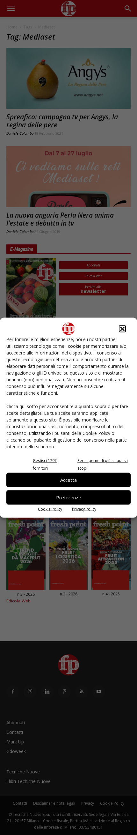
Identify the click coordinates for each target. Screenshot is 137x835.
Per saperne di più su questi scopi (102, 464)
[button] (122, 328)
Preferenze (68, 497)
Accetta (68, 480)
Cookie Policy (50, 508)
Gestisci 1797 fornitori (45, 464)
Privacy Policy (84, 508)
